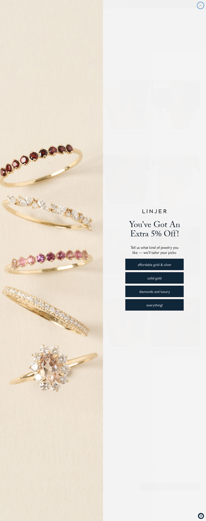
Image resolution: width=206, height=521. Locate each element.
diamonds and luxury (154, 291)
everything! (154, 304)
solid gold (154, 277)
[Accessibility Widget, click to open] (201, 516)
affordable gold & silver (154, 264)
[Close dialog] (200, 5)
